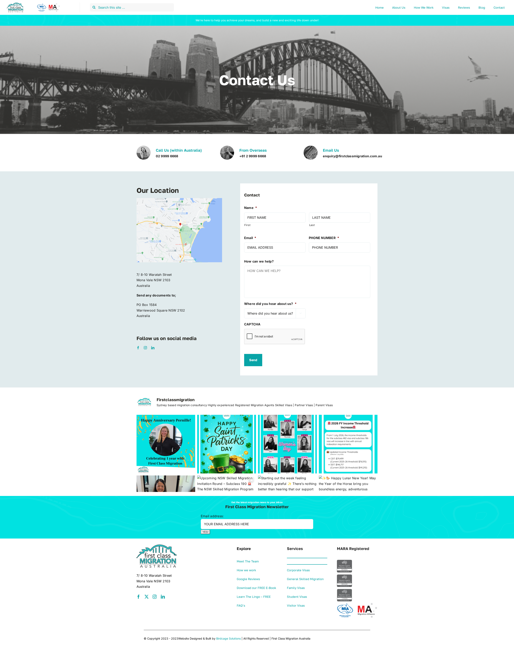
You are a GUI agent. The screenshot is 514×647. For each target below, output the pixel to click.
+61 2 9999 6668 (252, 156)
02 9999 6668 (167, 156)
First (247, 225)
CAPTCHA (252, 324)
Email (250, 238)
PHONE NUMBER (324, 238)
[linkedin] (152, 347)
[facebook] (138, 347)
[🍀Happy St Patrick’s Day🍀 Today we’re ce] (226, 444)
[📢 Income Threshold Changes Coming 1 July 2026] (348, 444)
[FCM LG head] (34, 4)
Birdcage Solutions (228, 638)
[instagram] (145, 347)
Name (250, 208)
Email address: (212, 516)
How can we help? (259, 261)
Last (312, 225)
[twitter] (147, 597)
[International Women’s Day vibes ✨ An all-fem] (287, 444)
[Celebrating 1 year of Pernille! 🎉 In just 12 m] (166, 444)
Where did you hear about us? (270, 304)
